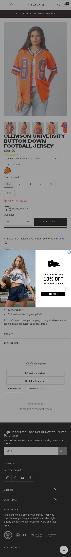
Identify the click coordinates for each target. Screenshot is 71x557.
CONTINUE (53, 294)
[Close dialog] (69, 251)
